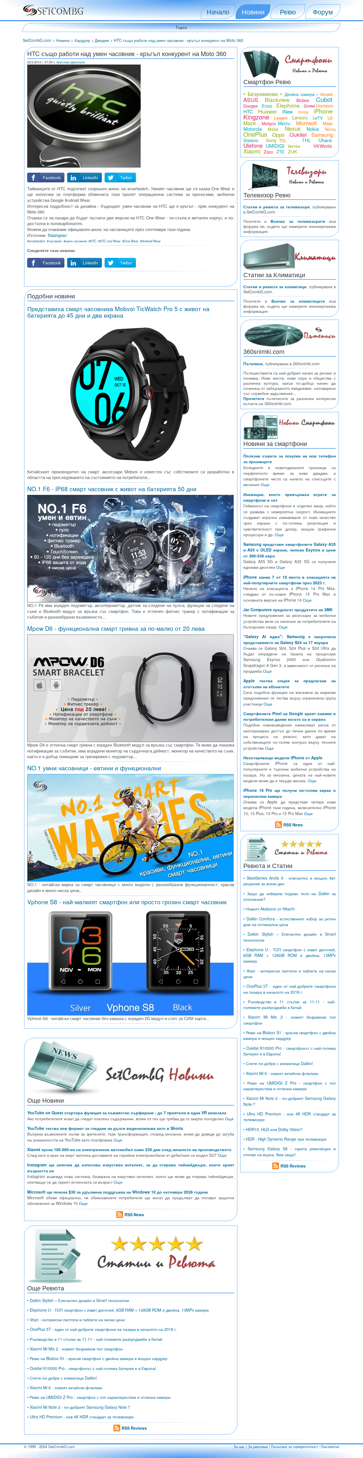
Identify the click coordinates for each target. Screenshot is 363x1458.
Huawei (267, 111)
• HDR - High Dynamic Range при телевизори (284, 1139)
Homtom (324, 105)
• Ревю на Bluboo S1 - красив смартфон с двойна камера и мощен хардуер (97, 1358)
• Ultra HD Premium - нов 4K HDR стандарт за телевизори (80, 1416)
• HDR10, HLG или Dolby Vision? (273, 1129)
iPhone (323, 111)
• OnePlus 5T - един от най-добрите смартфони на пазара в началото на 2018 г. (102, 1329)
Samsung (322, 134)
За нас (239, 1446)
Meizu (284, 123)
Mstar (273, 129)
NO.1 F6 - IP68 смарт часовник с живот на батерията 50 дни (112, 488)
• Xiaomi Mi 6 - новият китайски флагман (64, 1387)
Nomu (330, 129)
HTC (248, 111)
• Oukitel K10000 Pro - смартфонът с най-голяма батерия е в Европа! (91, 1368)
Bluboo (302, 100)
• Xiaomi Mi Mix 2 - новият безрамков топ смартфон (75, 1349)
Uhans (325, 140)
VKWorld (322, 146)
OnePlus (255, 134)
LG (330, 118)
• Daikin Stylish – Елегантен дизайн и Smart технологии (78, 1300)
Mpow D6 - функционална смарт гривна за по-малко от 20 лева (116, 628)
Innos (303, 112)
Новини (253, 11)
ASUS (250, 99)
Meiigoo (269, 123)
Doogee (250, 106)
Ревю (288, 11)
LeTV (318, 118)
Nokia (313, 128)
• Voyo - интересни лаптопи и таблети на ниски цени (76, 1319)
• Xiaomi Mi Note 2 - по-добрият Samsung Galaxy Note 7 (78, 1407)
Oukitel (298, 134)
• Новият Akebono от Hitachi (269, 909)
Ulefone (253, 145)
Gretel (309, 106)
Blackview (277, 99)
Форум (323, 11)
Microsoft (306, 123)
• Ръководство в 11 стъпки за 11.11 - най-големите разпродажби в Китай (94, 1339)
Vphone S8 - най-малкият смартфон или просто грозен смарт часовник (127, 901)
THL (306, 140)
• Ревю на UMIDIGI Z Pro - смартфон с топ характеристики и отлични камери (98, 1397)
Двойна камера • (301, 94)
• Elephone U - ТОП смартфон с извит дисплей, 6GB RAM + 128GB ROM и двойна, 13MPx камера (118, 1310)
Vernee (294, 146)
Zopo (268, 152)
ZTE (280, 152)
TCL (282, 140)
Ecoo (267, 105)
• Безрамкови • (262, 93)
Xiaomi (251, 151)
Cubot (324, 99)
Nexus (293, 128)
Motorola (252, 128)
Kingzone (256, 116)
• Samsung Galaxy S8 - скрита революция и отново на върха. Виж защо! (289, 1151)
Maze (249, 123)
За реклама (258, 1446)
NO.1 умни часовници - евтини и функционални (94, 768)
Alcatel (326, 94)
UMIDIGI (275, 145)
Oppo (278, 134)
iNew (287, 111)
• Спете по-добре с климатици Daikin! (62, 1378)
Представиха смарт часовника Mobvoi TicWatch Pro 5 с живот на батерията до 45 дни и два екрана (118, 311)
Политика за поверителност (294, 1446)
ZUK (292, 151)
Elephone (288, 105)
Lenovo (300, 117)
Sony (271, 140)
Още (229, 1118)
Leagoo (281, 118)
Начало (218, 11)
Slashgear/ (57, 235)
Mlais (328, 123)
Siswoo (250, 140)
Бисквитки (330, 1446)
